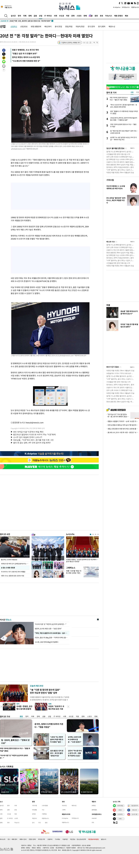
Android (94, 818)
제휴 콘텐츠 (118, 15)
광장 (96, 15)
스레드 (120, 819)
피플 (108, 305)
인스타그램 (134, 814)
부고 (39, 823)
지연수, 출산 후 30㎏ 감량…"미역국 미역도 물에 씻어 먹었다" (51, 637)
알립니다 (103, 839)
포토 (101, 15)
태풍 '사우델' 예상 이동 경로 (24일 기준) (73, 571)
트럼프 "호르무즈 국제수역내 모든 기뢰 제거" (56, 709)
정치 (19, 15)
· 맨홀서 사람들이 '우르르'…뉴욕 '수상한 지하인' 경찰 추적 (122, 421)
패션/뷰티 (48, 26)
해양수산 (112, 26)
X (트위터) (120, 814)
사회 (55, 15)
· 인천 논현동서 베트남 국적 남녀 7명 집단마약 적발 (122, 425)
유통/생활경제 (36, 26)
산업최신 (14, 26)
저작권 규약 (41, 839)
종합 (21, 716)
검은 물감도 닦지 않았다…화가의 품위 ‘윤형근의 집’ (56, 753)
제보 (126, 15)
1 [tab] (90, 534)
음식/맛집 (58, 26)
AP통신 (94, 805)
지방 (67, 15)
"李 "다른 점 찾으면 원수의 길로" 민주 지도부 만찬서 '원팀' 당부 (45, 691)
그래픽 (63, 810)
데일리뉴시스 (45, 818)
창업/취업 (68, 26)
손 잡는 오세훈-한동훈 (8, 568)
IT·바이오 (48, 15)
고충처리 (49, 839)
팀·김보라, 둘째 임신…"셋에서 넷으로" (15, 742)
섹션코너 (34, 818)
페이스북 (134, 810)
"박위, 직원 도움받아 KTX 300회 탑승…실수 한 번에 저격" (51, 633)
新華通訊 (94, 810)
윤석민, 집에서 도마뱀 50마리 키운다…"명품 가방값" (49, 725)
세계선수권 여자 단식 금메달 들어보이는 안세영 (15, 564)
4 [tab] (98, 534)
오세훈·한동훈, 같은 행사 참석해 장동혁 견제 (24, 709)
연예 (85, 15)
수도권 (61, 15)
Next (68, 706)
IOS (93, 822)
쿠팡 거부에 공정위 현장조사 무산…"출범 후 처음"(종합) (15, 749)
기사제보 (57, 839)
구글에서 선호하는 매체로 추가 (70, 42)
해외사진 (74, 805)
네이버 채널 (120, 806)
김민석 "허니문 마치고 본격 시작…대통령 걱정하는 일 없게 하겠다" (75, 753)
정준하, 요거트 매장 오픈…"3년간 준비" (48, 628)
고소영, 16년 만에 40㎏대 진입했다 (46, 642)
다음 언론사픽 (134, 806)
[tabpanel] (82, 550)
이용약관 (65, 839)
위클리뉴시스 (135, 7)
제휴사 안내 (23, 839)
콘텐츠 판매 (32, 839)
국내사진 (64, 805)
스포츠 (79, 15)
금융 (35, 15)
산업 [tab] (132, 92)
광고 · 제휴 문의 (12, 839)
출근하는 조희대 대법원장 (9, 559)
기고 (43, 810)
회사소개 (2, 839)
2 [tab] (93, 534)
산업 (40, 15)
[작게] (94, 42)
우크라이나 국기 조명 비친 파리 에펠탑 (13, 572)
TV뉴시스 (108, 15)
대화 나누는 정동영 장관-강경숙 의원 (12, 576)
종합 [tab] (137, 92)
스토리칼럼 (45, 805)
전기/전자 (91, 26)
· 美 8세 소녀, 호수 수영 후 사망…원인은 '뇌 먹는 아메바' (122, 432)
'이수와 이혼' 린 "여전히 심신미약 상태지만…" (50, 624)
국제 (24, 15)
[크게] (97, 42)
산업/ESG (23, 26)
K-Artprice (116, 7)
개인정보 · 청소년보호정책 (78, 839)
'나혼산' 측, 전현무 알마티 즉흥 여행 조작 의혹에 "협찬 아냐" (56, 739)
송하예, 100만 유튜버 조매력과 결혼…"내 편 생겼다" (74, 739)
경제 (30, 15)
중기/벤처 (101, 26)
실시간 (13, 15)
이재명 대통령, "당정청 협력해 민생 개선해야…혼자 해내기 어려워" (82, 560)
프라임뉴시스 (126, 7)
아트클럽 (34, 810)
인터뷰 (34, 814)
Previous (1, 706)
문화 (73, 15)
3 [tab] (95, 534)
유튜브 (120, 810)
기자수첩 (110, 179)
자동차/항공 (80, 26)
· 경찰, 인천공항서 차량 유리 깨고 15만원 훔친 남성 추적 (122, 429)
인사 (33, 823)
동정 (46, 823)
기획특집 (44, 814)
